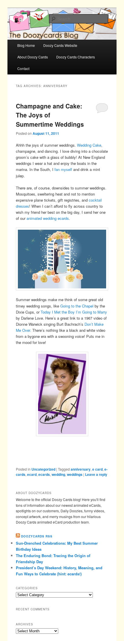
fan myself (63, 169)
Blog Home (26, 45)
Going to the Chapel (76, 306)
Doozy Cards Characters (75, 56)
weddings (74, 474)
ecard (32, 474)
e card (97, 469)
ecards (44, 474)
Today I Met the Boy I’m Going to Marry (74, 312)
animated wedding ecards (48, 218)
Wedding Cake (89, 145)
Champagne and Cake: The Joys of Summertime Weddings (50, 115)
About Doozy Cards (32, 56)
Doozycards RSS (36, 536)
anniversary (81, 469)
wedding (58, 474)
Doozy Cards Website (60, 45)
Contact (23, 68)
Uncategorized (43, 469)
